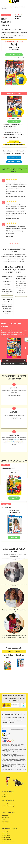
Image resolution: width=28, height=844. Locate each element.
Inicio (2, 7)
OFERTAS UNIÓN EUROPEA (14, 157)
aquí (17, 767)
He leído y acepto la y (13, 729)
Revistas (6, 7)
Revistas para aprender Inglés (15, 7)
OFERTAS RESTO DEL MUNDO (14, 161)
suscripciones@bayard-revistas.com (13, 441)
